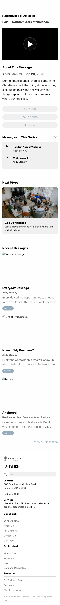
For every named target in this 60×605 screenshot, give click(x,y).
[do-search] (32, 474)
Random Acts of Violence (27, 146)
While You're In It (22, 157)
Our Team (9, 540)
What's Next (10, 552)
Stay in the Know (13, 590)
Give (6, 562)
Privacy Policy (38, 596)
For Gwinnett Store (14, 580)
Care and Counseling (15, 567)
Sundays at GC (12, 520)
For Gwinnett (10, 530)
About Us (9, 525)
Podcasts (9, 585)
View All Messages (46, 442)
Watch (8, 308)
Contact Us (10, 535)
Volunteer (9, 557)
